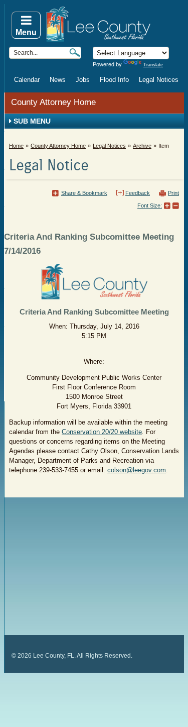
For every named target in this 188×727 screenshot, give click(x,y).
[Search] (74, 52)
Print (173, 193)
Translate (153, 64)
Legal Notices (158, 79)
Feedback (137, 193)
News (58, 79)
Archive (142, 146)
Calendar (27, 79)
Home (16, 146)
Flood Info (114, 79)
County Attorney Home (53, 102)
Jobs (83, 79)
